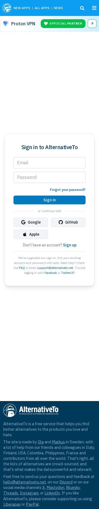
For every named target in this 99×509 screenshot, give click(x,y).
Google (34, 222)
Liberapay (12, 504)
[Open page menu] (94, 7)
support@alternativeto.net (55, 268)
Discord (66, 482)
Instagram (29, 493)
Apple (34, 234)
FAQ (22, 268)
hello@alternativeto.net (24, 482)
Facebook (51, 273)
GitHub (71, 222)
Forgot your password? (68, 190)
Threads (10, 493)
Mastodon (55, 487)
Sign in (49, 200)
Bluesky (73, 487)
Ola (41, 441)
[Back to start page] (7, 8)
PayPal (32, 504)
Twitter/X (67, 273)
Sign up (69, 245)
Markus (58, 441)
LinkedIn (52, 493)
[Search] (82, 8)
